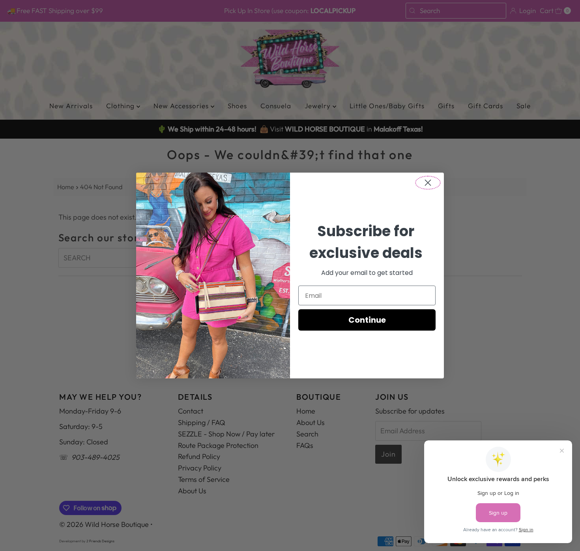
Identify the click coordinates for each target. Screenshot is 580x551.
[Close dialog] (428, 183)
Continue (367, 319)
